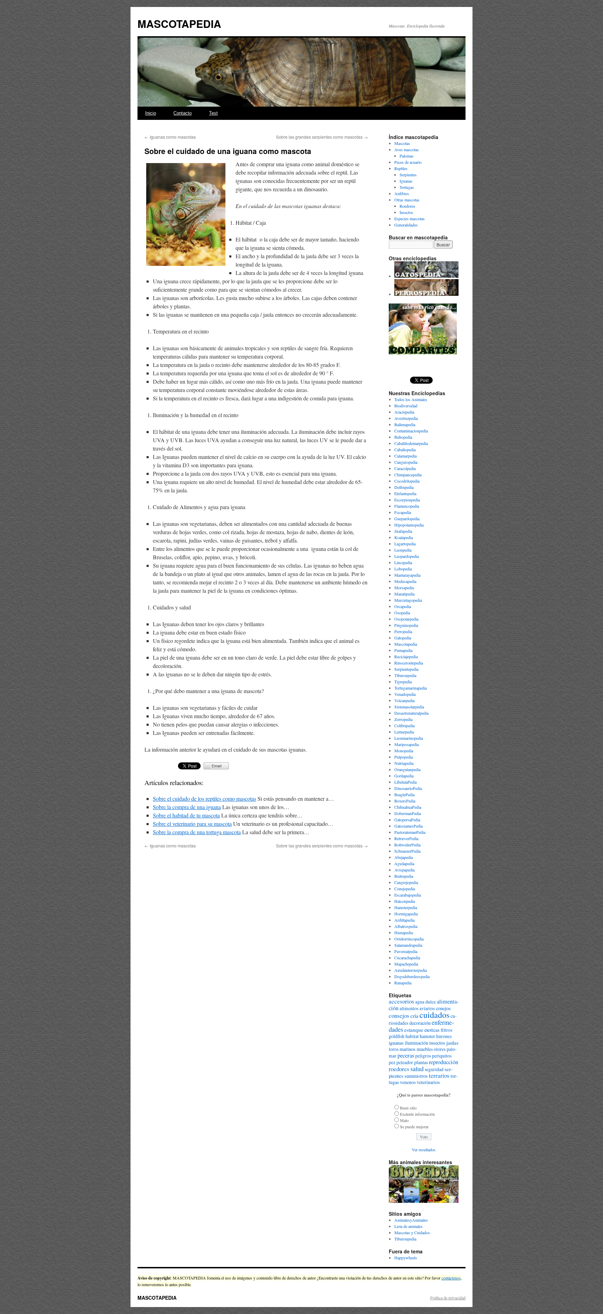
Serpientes (408, 174)
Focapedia (402, 512)
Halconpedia (404, 901)
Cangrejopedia (406, 882)
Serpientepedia (406, 669)
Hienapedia (403, 932)
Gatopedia (402, 637)
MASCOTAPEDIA (179, 23)
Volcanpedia (404, 700)
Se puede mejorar (414, 1126)
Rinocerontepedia (408, 663)
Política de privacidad (448, 1297)
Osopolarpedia (406, 619)
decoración (420, 1023)
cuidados (434, 1014)
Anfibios (401, 193)
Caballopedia (405, 449)
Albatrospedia (405, 926)
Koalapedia (403, 537)
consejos (399, 1016)
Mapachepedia (406, 964)
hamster (427, 1036)
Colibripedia (404, 725)
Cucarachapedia (407, 957)
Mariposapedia (406, 744)
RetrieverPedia (406, 838)
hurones (444, 1036)
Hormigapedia (406, 913)
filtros (446, 1030)
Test (213, 113)
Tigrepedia (403, 681)
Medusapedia (405, 581)
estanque (413, 1029)
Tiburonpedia (405, 675)
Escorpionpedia (407, 499)
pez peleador (401, 1062)
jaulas (452, 1042)
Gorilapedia (404, 775)
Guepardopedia (406, 518)
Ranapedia (402, 982)
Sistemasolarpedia (409, 706)
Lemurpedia (404, 732)
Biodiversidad (405, 405)
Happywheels (405, 1257)
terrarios (439, 1075)
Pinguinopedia (406, 625)
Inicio (150, 113)
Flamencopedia (406, 506)
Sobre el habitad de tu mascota (186, 815)
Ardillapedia (404, 920)
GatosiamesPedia (408, 826)
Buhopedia (403, 437)
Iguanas (406, 181)
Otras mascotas (406, 199)
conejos (443, 1008)
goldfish (396, 1036)
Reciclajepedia (406, 656)
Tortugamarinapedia (410, 688)
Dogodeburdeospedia (412, 976)
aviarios (427, 1008)
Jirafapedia (403, 531)
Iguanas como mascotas (170, 137)
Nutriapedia (404, 763)
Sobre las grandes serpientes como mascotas (322, 137)
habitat (412, 1036)
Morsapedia (404, 587)
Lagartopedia (405, 543)
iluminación (416, 1042)
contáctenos (451, 1278)
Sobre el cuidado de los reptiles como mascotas (204, 798)
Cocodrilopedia (406, 481)
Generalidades (406, 225)
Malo (404, 1120)
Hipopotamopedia (409, 525)
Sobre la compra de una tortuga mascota (197, 832)
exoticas (432, 1030)
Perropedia (403, 631)
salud (417, 1069)
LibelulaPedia (405, 782)
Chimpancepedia (408, 474)
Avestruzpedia (406, 418)
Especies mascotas (409, 218)
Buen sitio (408, 1108)
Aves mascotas (406, 149)
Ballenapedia (404, 424)
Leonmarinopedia (408, 738)
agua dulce (425, 1002)
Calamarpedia (405, 456)
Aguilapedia (404, 863)
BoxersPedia (404, 801)
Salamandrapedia (408, 945)
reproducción (443, 1062)
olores (440, 1049)
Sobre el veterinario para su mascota (192, 823)
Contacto (182, 113)
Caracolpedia (405, 468)
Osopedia (402, 612)
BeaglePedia (404, 794)
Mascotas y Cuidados (412, 1232)
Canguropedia (405, 462)
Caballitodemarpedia (411, 443)
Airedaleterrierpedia (410, 970)
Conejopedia (404, 888)
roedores (399, 1069)
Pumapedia (403, 650)
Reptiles (401, 168)
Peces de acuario (408, 162)
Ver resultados (424, 1149)
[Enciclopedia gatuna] (426, 276)
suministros (416, 1076)
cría (414, 1015)
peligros (423, 1056)
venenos (408, 1082)
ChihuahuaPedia (407, 807)
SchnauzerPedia (407, 851)
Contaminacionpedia (411, 430)
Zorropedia (403, 719)
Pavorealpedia (405, 951)
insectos (437, 1042)
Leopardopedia (406, 556)
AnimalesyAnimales (411, 1220)
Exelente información (417, 1114)
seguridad (434, 1069)
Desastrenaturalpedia (411, 713)
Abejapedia (403, 857)
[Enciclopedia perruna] (426, 294)
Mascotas (402, 143)
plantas (421, 1062)
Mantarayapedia (407, 575)
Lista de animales (408, 1226)
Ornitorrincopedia (409, 939)
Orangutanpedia (407, 769)
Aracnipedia (404, 412)
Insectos (406, 212)
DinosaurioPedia (408, 788)
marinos (408, 1049)
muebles (425, 1049)
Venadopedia (405, 694)
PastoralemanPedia (409, 832)
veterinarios (428, 1082)
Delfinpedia (404, 487)
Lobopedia (403, 568)
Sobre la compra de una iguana (187, 806)
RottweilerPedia (407, 844)
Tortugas (407, 187)
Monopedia (403, 750)
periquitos (442, 1056)
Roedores (407, 206)
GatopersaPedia (407, 819)
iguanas (396, 1042)
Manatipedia (404, 594)
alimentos (409, 1008)
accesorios (401, 1001)
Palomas (407, 156)
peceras (405, 1055)
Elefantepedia (405, 493)
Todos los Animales (410, 399)
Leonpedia (402, 550)
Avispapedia (404, 870)
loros (394, 1049)
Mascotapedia (405, 644)
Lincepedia (403, 562)
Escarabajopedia (407, 895)
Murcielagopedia (408, 600)
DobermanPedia (407, 813)
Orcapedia (402, 606)
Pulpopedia (403, 757)
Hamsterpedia (405, 907)
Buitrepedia (403, 876)
